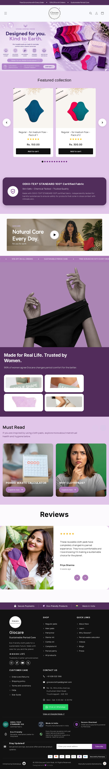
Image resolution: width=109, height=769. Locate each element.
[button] (6, 13)
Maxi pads (49, 628)
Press (81, 651)
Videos (82, 642)
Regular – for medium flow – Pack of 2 (75, 133)
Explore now (14, 489)
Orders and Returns (20, 677)
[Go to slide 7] (57, 161)
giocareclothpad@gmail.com (59, 682)
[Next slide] (102, 123)
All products (50, 655)
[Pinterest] (28, 663)
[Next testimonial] (85, 578)
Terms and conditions (21, 685)
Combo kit (49, 642)
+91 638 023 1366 (54, 676)
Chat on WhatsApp (57, 707)
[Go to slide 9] (61, 161)
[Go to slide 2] (45, 161)
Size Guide (16, 695)
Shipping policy (18, 681)
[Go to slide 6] (54, 161)
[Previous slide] (7, 123)
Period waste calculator (89, 637)
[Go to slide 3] (47, 161)
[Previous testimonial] (77, 578)
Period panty (51, 651)
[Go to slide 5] (52, 161)
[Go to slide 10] (64, 161)
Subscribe (99, 746)
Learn (81, 628)
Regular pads (51, 624)
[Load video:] (54, 235)
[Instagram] (11, 663)
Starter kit (49, 637)
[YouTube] (22, 663)
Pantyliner (49, 633)
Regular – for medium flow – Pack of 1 (33, 133)
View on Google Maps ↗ (54, 714)
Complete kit (51, 646)
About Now (84, 624)
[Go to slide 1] (42, 161)
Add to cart (33, 151)
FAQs (14, 690)
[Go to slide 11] (66, 161)
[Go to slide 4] (49, 161)
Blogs (81, 646)
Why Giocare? (85, 633)
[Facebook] (17, 663)
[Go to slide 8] (59, 161)
